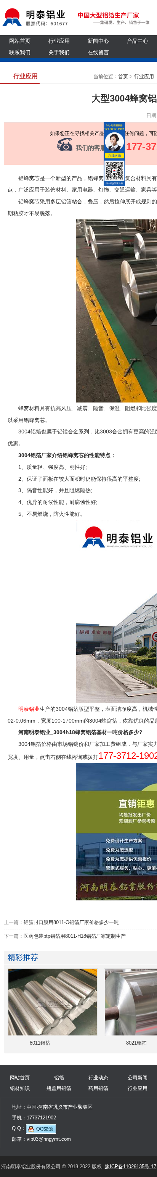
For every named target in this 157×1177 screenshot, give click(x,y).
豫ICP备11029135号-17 (130, 1166)
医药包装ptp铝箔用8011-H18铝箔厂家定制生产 (75, 936)
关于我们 (59, 52)
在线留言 (98, 52)
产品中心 (137, 41)
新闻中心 (98, 41)
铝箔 (59, 1077)
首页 (123, 76)
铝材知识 (20, 1088)
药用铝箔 (98, 1088)
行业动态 (98, 1077)
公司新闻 (137, 1077)
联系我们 (19, 52)
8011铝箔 (40, 1043)
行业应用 (59, 41)
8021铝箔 (136, 1043)
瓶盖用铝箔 (58, 1088)
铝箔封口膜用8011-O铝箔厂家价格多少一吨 (71, 922)
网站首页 (19, 41)
